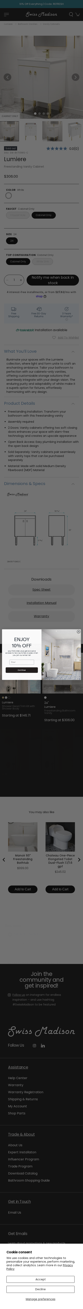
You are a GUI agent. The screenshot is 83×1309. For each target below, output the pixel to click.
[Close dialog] (78, 631)
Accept (40, 1279)
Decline (40, 1289)
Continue (22, 670)
